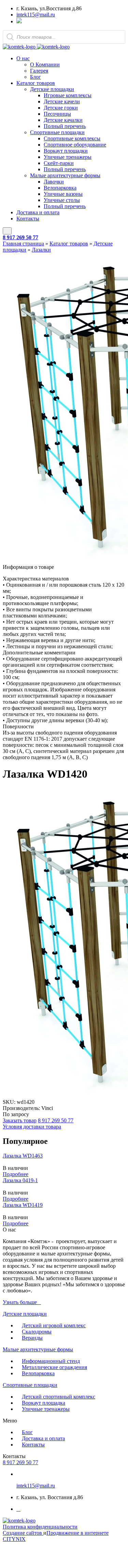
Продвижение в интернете (77, 1533)
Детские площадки (52, 89)
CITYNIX (14, 1539)
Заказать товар (20, 1120)
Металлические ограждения (54, 1367)
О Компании (45, 64)
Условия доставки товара (32, 1126)
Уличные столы (62, 200)
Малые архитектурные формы (65, 175)
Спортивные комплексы (72, 138)
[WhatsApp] (19, 21)
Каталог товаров (35, 83)
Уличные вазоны (63, 194)
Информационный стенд (51, 1361)
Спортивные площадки (57, 132)
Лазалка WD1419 (23, 1205)
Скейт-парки (59, 163)
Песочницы (57, 114)
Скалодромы (37, 1332)
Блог (35, 77)
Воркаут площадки (66, 151)
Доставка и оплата (37, 212)
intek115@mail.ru (35, 14)
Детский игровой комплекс (54, 1325)
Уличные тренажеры (67, 157)
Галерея (39, 71)
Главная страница (23, 243)
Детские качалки (63, 120)
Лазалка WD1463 (23, 1156)
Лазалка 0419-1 (20, 1180)
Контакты (27, 218)
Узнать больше (20, 1302)
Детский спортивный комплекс (58, 1397)
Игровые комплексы (67, 95)
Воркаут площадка (43, 1403)
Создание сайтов (23, 1533)
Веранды (32, 1338)
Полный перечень (65, 126)
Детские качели (62, 101)
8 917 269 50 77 (20, 237)
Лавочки (54, 181)
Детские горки (61, 108)
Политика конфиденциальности (40, 1527)
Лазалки (41, 250)
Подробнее (15, 1174)
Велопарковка (60, 188)
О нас (23, 58)
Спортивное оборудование (75, 145)
